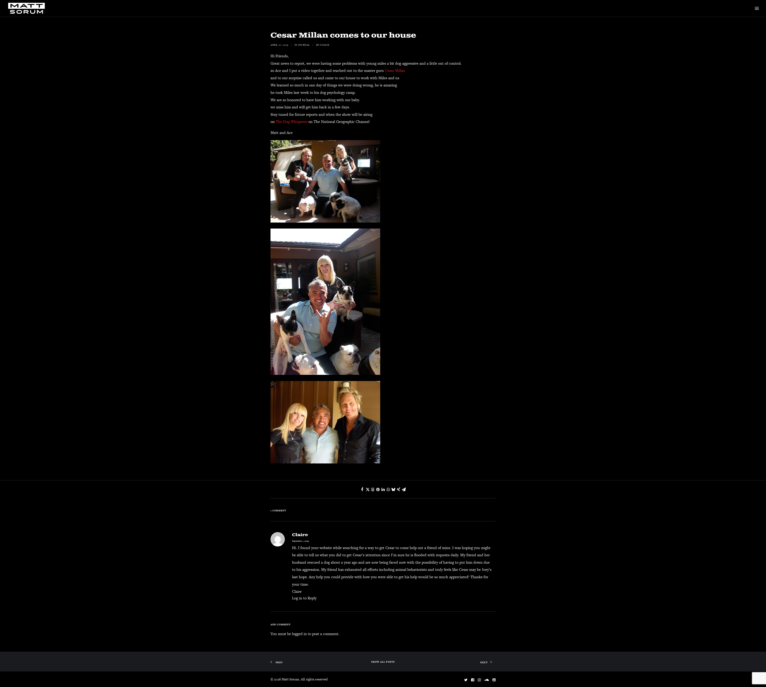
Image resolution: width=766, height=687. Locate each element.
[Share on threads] (372, 489)
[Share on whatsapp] (388, 489)
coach (324, 45)
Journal (304, 45)
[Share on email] (403, 489)
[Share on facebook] (362, 489)
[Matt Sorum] (27, 8)
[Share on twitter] (367, 489)
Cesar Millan (395, 70)
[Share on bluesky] (393, 489)
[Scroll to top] (757, 678)
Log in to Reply (304, 598)
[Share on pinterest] (377, 489)
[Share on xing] (398, 489)
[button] (757, 8)
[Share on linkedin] (383, 489)
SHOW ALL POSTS (383, 661)
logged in (299, 634)
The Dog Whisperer (291, 121)
